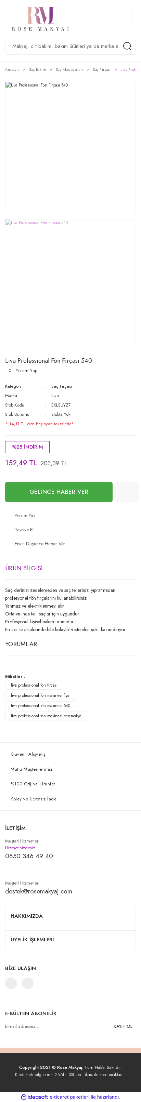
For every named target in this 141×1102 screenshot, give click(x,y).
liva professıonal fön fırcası (34, 685)
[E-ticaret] (70, 1097)
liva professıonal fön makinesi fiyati (41, 695)
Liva (55, 395)
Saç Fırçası (61, 386)
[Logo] (45, 19)
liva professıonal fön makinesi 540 (40, 706)
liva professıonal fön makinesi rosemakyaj (46, 716)
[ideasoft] (34, 1097)
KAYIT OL (123, 1026)
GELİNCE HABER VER (59, 492)
